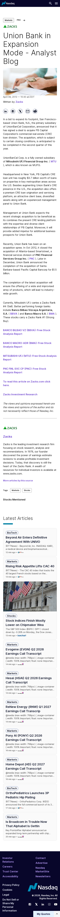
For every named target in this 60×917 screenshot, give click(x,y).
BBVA (13, 313)
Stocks (27, 490)
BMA (52, 313)
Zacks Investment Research (20, 394)
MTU (53, 161)
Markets (8, 20)
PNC (31, 258)
